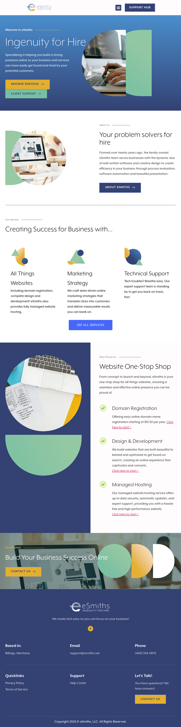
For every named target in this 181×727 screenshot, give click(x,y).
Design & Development (137, 441)
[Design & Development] (103, 441)
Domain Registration (134, 408)
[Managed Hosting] (103, 484)
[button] (118, 8)
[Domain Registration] (103, 408)
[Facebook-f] (90, 628)
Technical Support (146, 274)
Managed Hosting (132, 485)
